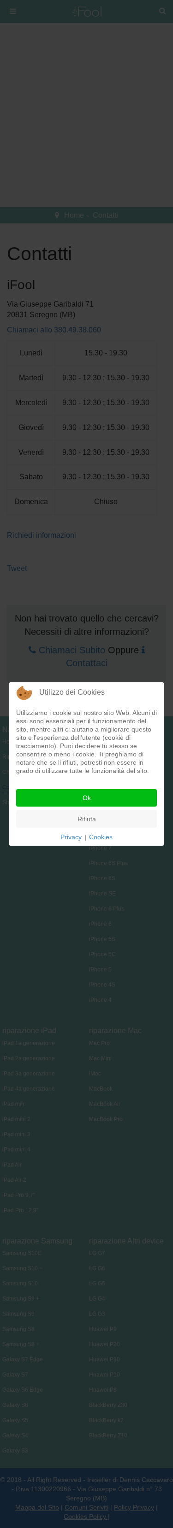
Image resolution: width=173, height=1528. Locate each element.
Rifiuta (87, 819)
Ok (87, 798)
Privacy (71, 837)
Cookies (101, 837)
